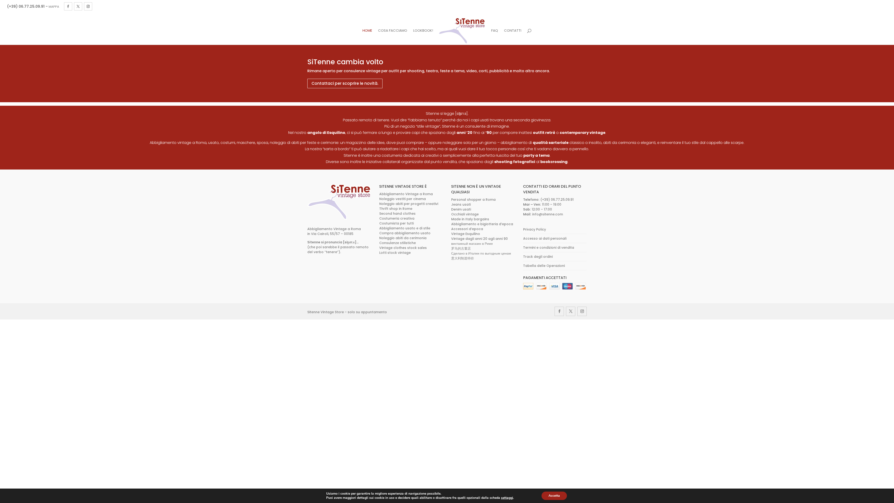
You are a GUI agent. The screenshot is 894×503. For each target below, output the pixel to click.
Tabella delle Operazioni (544, 265)
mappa (54, 6)
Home (367, 31)
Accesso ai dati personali (544, 238)
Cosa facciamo (392, 31)
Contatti (512, 31)
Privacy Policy (534, 229)
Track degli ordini (538, 256)
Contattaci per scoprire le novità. (345, 83)
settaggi (507, 498)
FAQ (494, 31)
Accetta (554, 495)
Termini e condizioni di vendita (548, 247)
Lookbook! (423, 31)
